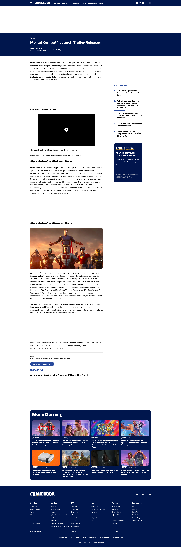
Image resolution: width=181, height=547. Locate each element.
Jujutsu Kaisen (116, 515)
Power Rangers (137, 518)
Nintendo (56, 358)
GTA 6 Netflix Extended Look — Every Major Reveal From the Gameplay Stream (75, 443)
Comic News (34, 506)
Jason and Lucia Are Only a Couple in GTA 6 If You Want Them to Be (129, 134)
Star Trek (135, 515)
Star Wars (135, 512)
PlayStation (63, 358)
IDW (31, 520)
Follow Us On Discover (41, 364)
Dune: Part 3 (55, 520)
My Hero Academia (118, 520)
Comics (57, 3)
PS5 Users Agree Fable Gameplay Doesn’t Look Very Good (129, 93)
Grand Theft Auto (137, 520)
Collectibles (92, 3)
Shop (73, 531)
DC (31, 515)
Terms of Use (128, 176)
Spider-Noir (74, 512)
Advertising (74, 537)
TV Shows (36, 438)
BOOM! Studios (35, 523)
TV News (74, 506)
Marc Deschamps (37, 48)
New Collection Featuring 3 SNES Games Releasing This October (44, 472)
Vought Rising (75, 523)
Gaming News (95, 506)
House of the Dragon (77, 518)
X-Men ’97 (74, 515)
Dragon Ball (115, 509)
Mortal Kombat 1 (35, 358)
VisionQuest (75, 526)
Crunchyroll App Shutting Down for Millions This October (60, 375)
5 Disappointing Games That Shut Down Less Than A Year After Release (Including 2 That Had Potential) (75, 473)
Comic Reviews (35, 509)
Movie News (54, 506)
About (84, 537)
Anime (83, 3)
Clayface (53, 518)
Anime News (116, 506)
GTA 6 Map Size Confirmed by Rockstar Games (129, 125)
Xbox (68, 358)
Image (32, 518)
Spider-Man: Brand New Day (60, 515)
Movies (64, 3)
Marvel (32, 512)
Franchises (137, 503)
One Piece (115, 523)
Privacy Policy (128, 177)
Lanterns (74, 520)
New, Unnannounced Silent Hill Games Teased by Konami (104, 471)
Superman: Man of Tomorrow (60, 526)
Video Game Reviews (98, 509)
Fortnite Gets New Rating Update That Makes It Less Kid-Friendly (134, 443)
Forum (101, 3)
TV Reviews (74, 509)
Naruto (114, 518)
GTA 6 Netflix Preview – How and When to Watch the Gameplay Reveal (135, 472)
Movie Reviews (55, 509)
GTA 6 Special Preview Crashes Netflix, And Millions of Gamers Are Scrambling (45, 443)
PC (92, 520)
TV (70, 3)
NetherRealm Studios (47, 358)
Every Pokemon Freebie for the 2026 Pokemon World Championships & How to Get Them (104, 444)
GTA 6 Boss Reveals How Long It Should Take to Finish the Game (129, 115)
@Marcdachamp (39, 348)
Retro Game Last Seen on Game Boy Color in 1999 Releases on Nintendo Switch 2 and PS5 (129, 104)
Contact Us (62, 537)
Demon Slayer (116, 512)
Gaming (76, 3)
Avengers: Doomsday (57, 523)
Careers (92, 537)
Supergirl (53, 512)
